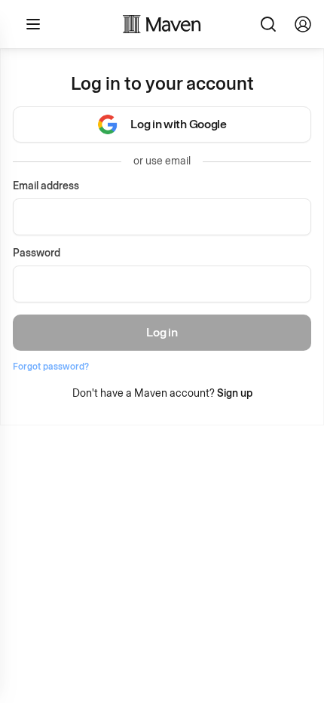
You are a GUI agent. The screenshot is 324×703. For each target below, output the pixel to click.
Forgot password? (51, 366)
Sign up (234, 393)
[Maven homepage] (162, 24)
